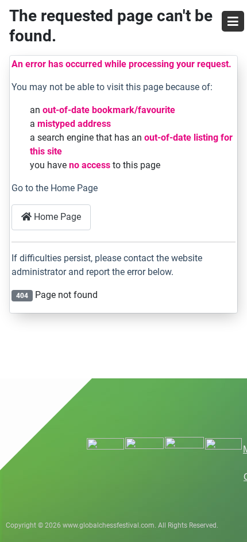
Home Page (56, 216)
